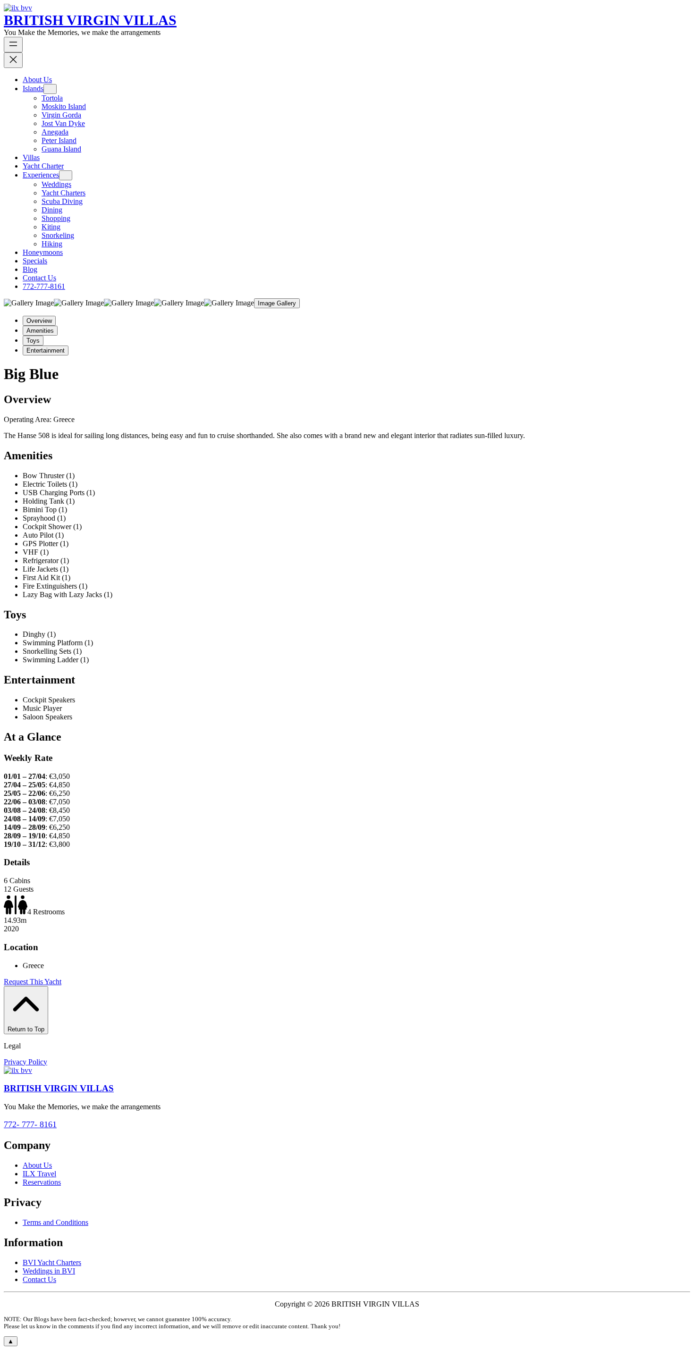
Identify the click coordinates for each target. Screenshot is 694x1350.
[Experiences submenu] (65, 175)
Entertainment (45, 350)
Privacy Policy (25, 1062)
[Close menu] (13, 60)
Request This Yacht (32, 982)
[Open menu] (13, 44)
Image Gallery (277, 303)
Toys (33, 340)
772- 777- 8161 (30, 1124)
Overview (39, 320)
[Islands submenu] (50, 89)
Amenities (40, 330)
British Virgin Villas (90, 20)
